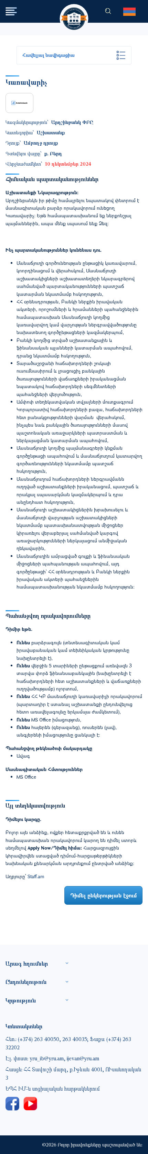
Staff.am (36, 876)
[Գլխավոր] (74, 12)
